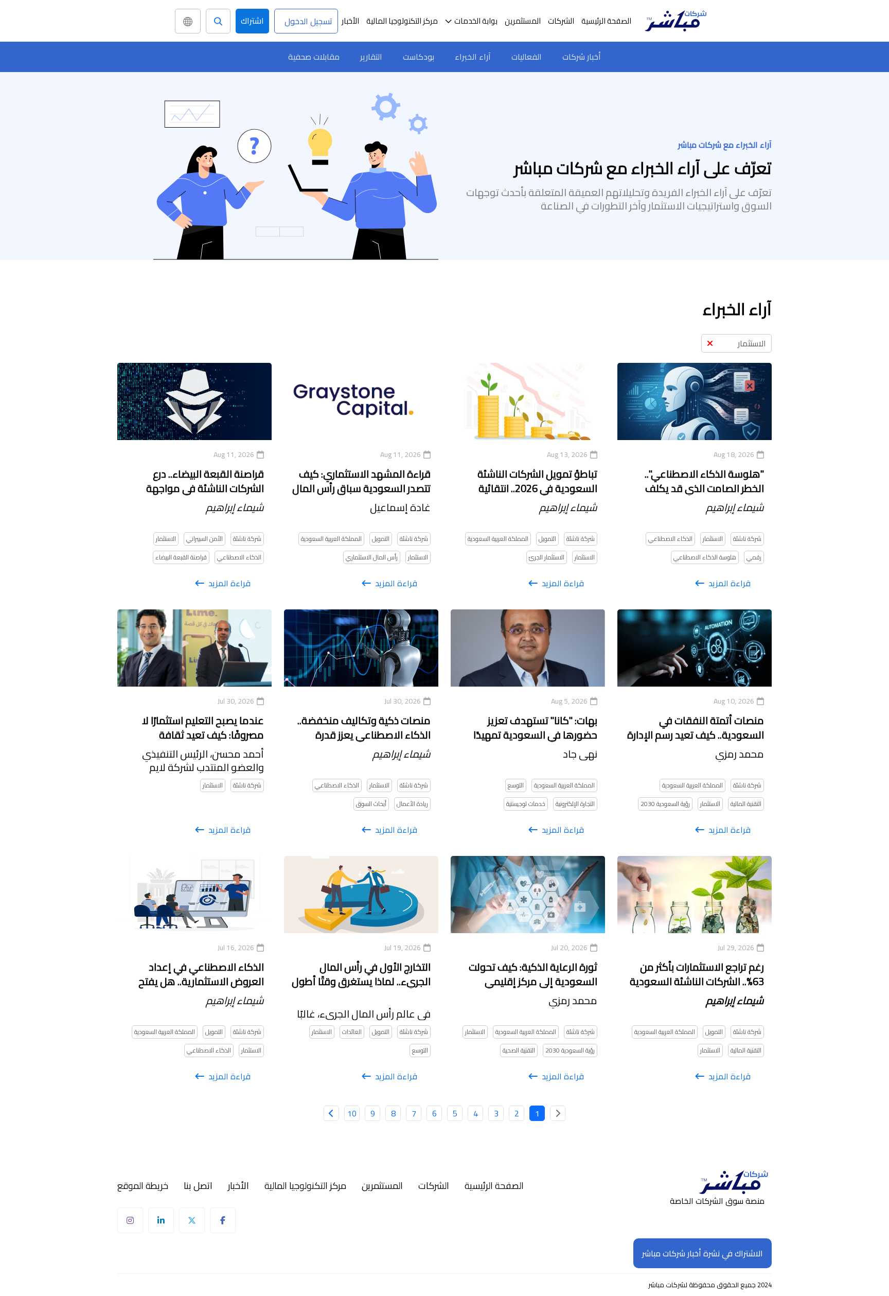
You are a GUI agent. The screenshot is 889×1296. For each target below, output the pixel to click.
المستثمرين (523, 21)
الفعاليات (526, 56)
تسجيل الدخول (308, 21)
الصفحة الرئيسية (606, 21)
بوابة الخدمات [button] (475, 21)
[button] (471, 21)
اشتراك (252, 20)
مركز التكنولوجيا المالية (402, 21)
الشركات (561, 21)
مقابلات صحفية (314, 56)
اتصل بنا (198, 1186)
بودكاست (418, 56)
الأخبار (350, 21)
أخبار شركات (581, 56)
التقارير (371, 56)
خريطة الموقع (142, 1186)
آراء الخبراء (473, 56)
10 (352, 1113)
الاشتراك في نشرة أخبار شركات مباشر (702, 1253)
